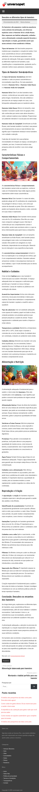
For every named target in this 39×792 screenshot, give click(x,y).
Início (5, 771)
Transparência (7, 780)
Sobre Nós (6, 773)
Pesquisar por (6, 683)
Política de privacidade (10, 776)
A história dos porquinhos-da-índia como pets (16, 722)
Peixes (5, 760)
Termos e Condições (9, 778)
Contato (5, 783)
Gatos (5, 758)
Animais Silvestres (8, 748)
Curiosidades (7, 755)
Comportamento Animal (18, 656)
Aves (4, 751)
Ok (34, 686)
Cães (5, 753)
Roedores (6, 660)
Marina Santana (25, 22)
